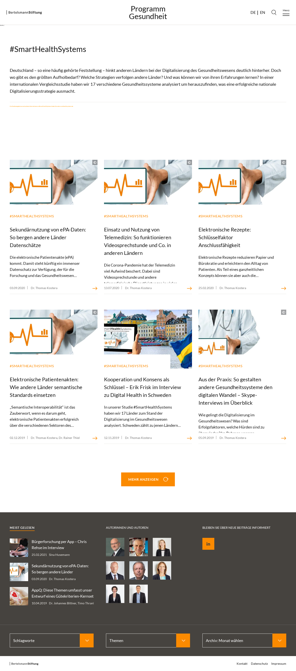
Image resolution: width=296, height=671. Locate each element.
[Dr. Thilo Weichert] (138, 547)
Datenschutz (259, 663)
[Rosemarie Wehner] (115, 594)
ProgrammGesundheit (148, 12)
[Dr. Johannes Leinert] (138, 594)
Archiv (2, 25)
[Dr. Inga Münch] (162, 547)
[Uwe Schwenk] (115, 570)
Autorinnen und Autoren (127, 527)
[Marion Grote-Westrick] (162, 570)
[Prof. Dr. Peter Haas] (115, 547)
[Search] (274, 12)
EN (262, 12)
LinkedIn (205, 539)
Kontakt (242, 663)
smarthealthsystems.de (66, 106)
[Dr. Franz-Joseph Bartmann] (138, 570)
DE (253, 12)
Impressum (278, 663)
